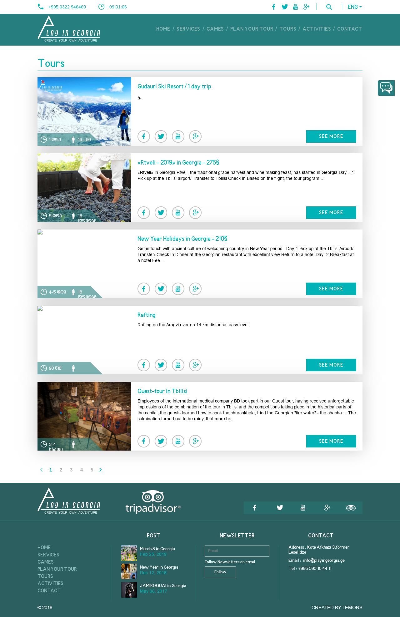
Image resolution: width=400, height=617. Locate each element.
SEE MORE (331, 137)
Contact (349, 29)
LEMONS (352, 608)
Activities (316, 29)
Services (188, 29)
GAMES (215, 29)
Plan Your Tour (251, 29)
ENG (353, 7)
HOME (163, 29)
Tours (287, 29)
